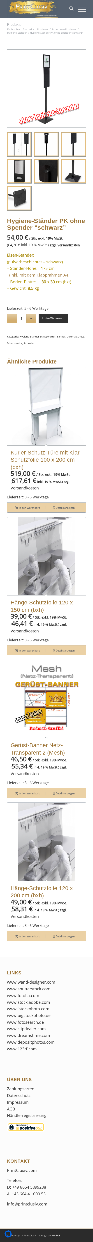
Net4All (55, 1235)
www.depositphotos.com (31, 1042)
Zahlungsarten (20, 1088)
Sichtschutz (30, 343)
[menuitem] (69, 9)
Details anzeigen (65, 507)
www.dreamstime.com (28, 1035)
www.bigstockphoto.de (29, 1015)
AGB (11, 1109)
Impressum (18, 1102)
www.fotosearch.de (25, 1022)
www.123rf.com (22, 1049)
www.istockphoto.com (28, 1008)
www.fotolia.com (23, 995)
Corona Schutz (75, 336)
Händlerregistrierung (26, 1115)
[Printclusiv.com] (38, 9)
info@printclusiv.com (27, 1204)
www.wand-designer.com (31, 982)
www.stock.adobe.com (28, 1002)
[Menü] (80, 9)
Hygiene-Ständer (29, 336)
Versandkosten (69, 245)
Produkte (14, 24)
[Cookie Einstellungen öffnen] (8, 1236)
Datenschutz (19, 1095)
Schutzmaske (14, 343)
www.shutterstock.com (29, 988)
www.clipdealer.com (26, 1028)
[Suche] (69, 9)
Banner (61, 336)
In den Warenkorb (53, 318)
